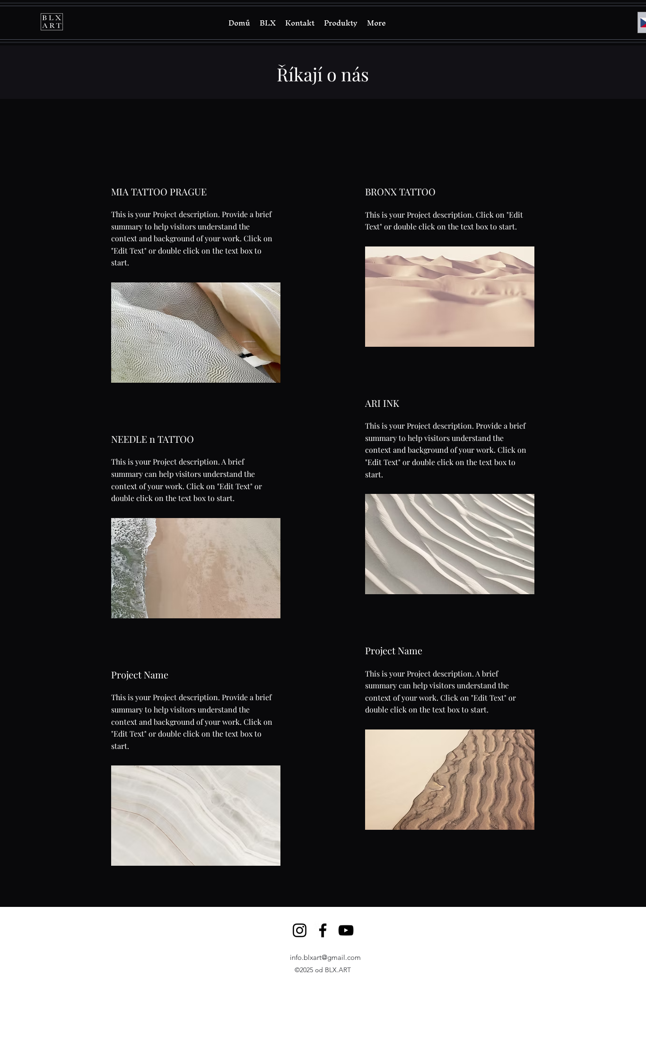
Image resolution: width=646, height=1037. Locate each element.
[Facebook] (323, 930)
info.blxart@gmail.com (325, 957)
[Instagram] (299, 930)
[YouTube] (346, 930)
